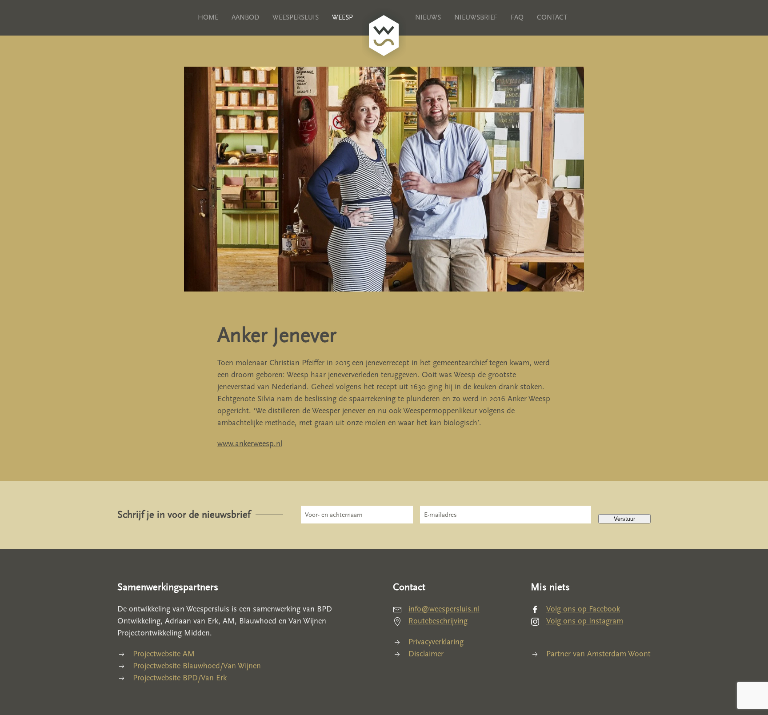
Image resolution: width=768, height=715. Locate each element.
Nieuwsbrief (475, 17)
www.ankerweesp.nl (249, 443)
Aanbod (245, 17)
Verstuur (624, 518)
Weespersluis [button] (295, 17)
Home (208, 17)
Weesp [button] (342, 17)
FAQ (517, 17)
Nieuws (428, 17)
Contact (552, 17)
